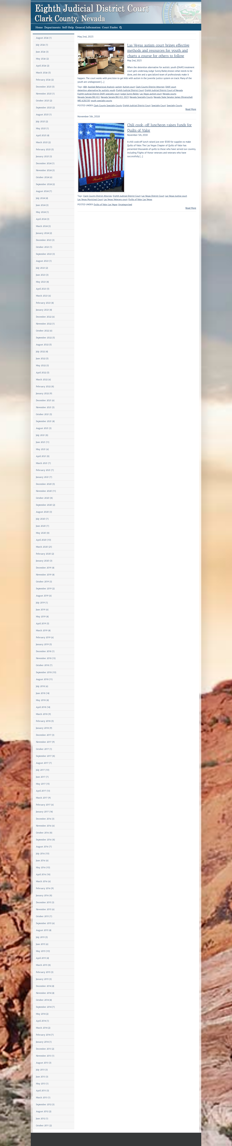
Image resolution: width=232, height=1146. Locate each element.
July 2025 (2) (42, 121)
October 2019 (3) (44, 581)
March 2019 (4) (43, 630)
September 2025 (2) (45, 107)
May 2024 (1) (42, 212)
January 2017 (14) (44, 811)
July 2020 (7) (42, 519)
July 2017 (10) (42, 770)
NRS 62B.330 (83, 100)
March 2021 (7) (43, 463)
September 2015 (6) (45, 923)
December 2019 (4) (45, 567)
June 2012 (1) (42, 1118)
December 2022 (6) (45, 316)
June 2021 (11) (42, 442)
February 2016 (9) (45, 888)
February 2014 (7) (45, 1034)
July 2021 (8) (42, 435)
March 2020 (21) (44, 546)
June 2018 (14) (43, 693)
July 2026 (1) (42, 44)
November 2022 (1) (45, 323)
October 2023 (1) (44, 247)
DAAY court (170, 86)
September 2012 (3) (45, 1104)
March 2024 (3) (43, 226)
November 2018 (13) (46, 658)
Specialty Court (158, 105)
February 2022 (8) (45, 386)
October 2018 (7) (44, 665)
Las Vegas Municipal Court (90, 199)
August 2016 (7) (44, 846)
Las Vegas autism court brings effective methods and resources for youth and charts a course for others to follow (158, 50)
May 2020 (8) (43, 533)
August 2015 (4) (43, 930)
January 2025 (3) (44, 156)
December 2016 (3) (45, 818)
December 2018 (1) (45, 651)
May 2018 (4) (42, 700)
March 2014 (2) (43, 1027)
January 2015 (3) (44, 979)
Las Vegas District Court (152, 195)
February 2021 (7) (45, 470)
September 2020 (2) (45, 505)
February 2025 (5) (45, 149)
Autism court (129, 86)
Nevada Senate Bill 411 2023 (115, 97)
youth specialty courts (101, 100)
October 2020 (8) (44, 498)
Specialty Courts (174, 105)
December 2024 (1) (45, 163)
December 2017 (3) (45, 735)
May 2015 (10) (43, 951)
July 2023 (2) (42, 268)
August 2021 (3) (44, 428)
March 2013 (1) (43, 1097)
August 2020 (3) (44, 512)
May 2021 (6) (42, 449)
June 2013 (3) (42, 1076)
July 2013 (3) (42, 1069)
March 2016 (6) (43, 881)
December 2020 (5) (45, 484)
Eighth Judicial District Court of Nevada (164, 90)
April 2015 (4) (42, 958)
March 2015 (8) (43, 965)
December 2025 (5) (45, 86)
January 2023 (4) (44, 309)
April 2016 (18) (43, 874)
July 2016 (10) (42, 853)
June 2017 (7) (42, 777)
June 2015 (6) (42, 944)
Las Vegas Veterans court (116, 199)
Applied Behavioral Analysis (101, 86)
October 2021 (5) (44, 414)
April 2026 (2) (42, 65)
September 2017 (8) (45, 756)
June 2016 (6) (42, 860)
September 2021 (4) (45, 421)
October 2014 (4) (44, 1000)
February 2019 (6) (45, 637)
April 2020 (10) (43, 540)
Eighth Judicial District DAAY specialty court (98, 93)
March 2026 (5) (43, 72)
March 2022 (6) (43, 379)
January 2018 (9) (44, 728)
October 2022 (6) (44, 330)
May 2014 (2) (42, 1014)
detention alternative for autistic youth (96, 90)
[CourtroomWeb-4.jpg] (101, 44)
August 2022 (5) (44, 344)
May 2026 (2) (42, 58)
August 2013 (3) (43, 1062)
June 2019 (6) (42, 609)
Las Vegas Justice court (176, 195)
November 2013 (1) (45, 1055)
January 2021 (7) (44, 477)
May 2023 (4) (42, 281)
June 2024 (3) (42, 205)
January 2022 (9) (44, 393)
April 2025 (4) (42, 135)
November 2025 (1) (45, 93)
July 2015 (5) (42, 937)
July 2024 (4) (42, 198)
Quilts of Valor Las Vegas (140, 199)
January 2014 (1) (44, 1042)
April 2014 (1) (42, 1021)
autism (118, 86)
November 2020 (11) (46, 491)
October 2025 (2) (44, 100)
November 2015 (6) (45, 909)
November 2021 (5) (45, 407)
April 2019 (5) (42, 623)
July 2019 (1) (42, 602)
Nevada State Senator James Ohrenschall (173, 97)
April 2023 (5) (42, 288)
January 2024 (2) (44, 233)
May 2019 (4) (42, 616)
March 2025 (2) (43, 142)
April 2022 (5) (42, 372)
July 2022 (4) (42, 351)
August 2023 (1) (44, 261)
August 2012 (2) (43, 1111)
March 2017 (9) (43, 797)
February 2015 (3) (45, 972)
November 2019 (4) (45, 574)
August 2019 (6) (44, 595)
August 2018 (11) (44, 679)
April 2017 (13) (43, 790)
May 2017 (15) (43, 783)
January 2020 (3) (44, 560)
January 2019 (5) (44, 644)
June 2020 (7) (42, 526)
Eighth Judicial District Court (130, 90)
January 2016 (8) (44, 895)
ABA (85, 86)
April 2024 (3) (42, 219)
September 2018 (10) (46, 672)
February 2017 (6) (45, 804)
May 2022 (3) (42, 365)
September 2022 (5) (45, 337)
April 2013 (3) (42, 1090)
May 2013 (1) (42, 1083)
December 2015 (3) (45, 902)
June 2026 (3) (42, 51)
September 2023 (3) (45, 254)
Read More (190, 109)
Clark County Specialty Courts (108, 105)
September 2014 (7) (45, 1007)
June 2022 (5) (42, 358)
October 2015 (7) (44, 916)
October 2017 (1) (44, 749)
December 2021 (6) (45, 400)
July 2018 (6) (42, 686)
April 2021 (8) (43, 456)
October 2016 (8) (44, 832)
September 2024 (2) (45, 184)
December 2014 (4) (45, 986)
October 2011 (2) (44, 1125)
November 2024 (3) (45, 170)
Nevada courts (169, 93)
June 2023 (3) (42, 275)
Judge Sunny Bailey (129, 93)
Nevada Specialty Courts (141, 97)
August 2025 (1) (44, 114)
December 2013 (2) (45, 1048)
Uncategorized (125, 204)
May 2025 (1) (42, 128)
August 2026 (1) (44, 38)
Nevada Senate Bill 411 (88, 97)
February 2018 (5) (45, 721)
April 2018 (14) (43, 707)
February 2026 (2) (45, 79)
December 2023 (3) (45, 240)
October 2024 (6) (44, 177)
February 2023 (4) (45, 303)
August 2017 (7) (44, 763)
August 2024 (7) (44, 191)
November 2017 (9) (45, 742)
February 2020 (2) (45, 553)
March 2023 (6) (43, 295)
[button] (120, 27)
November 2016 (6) (45, 825)
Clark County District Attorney (150, 86)
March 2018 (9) (43, 714)
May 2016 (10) (43, 867)
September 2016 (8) (45, 839)
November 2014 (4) (45, 993)
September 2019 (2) (45, 588)
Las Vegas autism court (151, 93)
